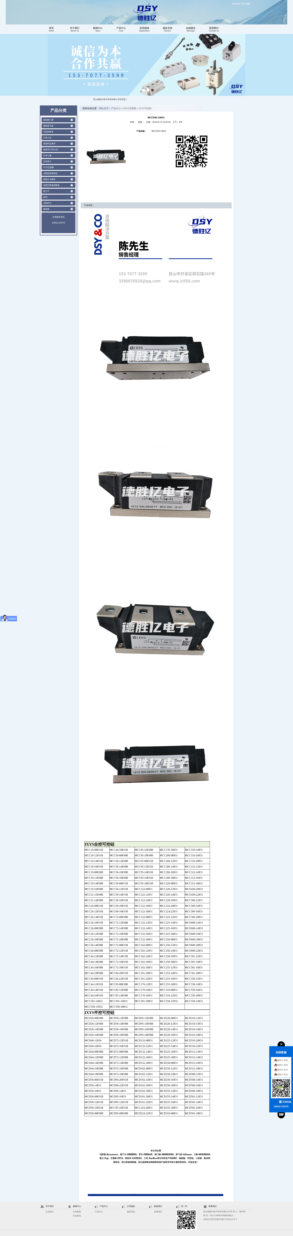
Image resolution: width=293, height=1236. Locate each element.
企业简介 (50, 1212)
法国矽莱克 (48, 132)
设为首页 (236, 4)
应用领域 (144, 29)
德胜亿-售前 (282, 1060)
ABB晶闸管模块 (50, 173)
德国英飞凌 (48, 126)
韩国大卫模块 (49, 179)
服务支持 (167, 29)
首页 (51, 29)
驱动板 (46, 209)
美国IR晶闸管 (49, 143)
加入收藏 (246, 4)
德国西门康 (48, 120)
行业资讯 (77, 1216)
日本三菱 (47, 155)
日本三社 (47, 138)
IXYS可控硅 (145, 108)
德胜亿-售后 (282, 1074)
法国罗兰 (47, 203)
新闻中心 (98, 29)
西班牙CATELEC (51, 149)
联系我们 (214, 29)
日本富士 (47, 161)
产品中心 (121, 29)
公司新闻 (77, 1212)
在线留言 (191, 29)
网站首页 (104, 108)
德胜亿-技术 (282, 1070)
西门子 (46, 191)
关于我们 (74, 29)
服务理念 (131, 1212)
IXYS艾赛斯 (48, 167)
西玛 (45, 197)
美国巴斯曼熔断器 (51, 185)
